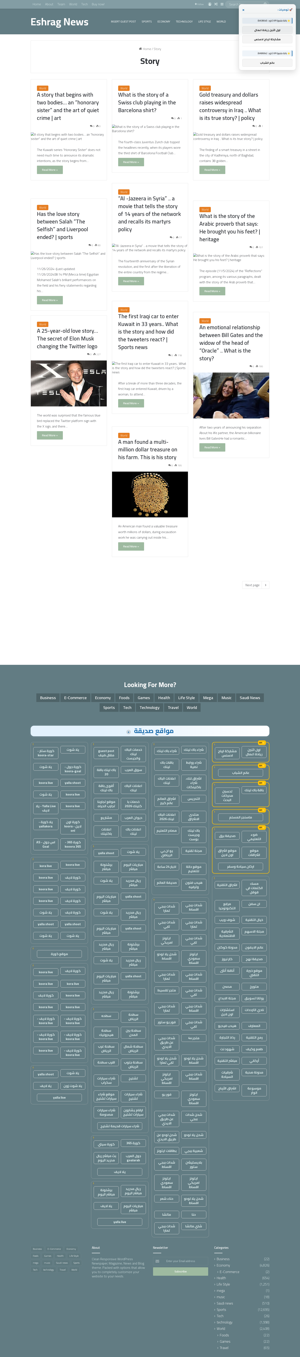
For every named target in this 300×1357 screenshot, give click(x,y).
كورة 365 (133, 1143)
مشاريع (106, 818)
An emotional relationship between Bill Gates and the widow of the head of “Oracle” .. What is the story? (231, 342)
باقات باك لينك (166, 764)
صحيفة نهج (254, 959)
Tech (84, 4)
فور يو (166, 1094)
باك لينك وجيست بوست (194, 834)
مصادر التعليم (167, 830)
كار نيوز (227, 959)
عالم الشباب (240, 773)
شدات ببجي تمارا (166, 908)
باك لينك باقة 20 (106, 772)
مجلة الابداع (227, 998)
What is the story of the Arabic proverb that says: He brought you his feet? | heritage (229, 227)
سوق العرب (133, 770)
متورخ (254, 986)
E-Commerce (75, 697)
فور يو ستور (167, 1022)
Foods (124, 697)
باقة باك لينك (254, 790)
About (49, 4)
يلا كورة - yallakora (46, 824)
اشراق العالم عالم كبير (166, 801)
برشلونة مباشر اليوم (106, 1192)
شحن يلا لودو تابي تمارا (167, 1060)
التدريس (194, 799)
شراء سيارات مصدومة (106, 1112)
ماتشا (166, 1214)
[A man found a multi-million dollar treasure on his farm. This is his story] (150, 494)
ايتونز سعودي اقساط (194, 958)
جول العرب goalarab (133, 1158)
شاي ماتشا (193, 1226)
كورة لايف (73, 877)
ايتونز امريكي (167, 940)
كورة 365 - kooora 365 (73, 844)
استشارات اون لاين (227, 1012)
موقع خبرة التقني (254, 973)
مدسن (227, 986)
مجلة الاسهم (254, 931)
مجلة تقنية (193, 851)
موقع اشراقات (254, 852)
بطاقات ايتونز (167, 1151)
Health (164, 697)
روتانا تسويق (254, 998)
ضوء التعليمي (254, 836)
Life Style (204, 21)
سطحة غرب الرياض (106, 1048)
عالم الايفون (254, 947)
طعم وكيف (254, 1049)
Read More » (50, 169)
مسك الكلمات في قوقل (254, 887)
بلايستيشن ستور (194, 1164)
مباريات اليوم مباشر (133, 867)
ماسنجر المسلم (240, 817)
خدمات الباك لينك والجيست (133, 754)
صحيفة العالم (167, 882)
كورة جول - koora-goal (72, 769)
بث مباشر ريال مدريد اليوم (106, 1158)
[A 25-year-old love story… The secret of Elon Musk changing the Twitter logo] (69, 383)
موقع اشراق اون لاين (227, 852)
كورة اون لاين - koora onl (72, 826)
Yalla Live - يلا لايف (46, 808)
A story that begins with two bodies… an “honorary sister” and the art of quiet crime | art (68, 106)
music (226, 697)
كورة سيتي (106, 1144)
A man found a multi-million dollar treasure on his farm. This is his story (147, 449)
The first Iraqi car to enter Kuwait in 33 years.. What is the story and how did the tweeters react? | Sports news (148, 331)
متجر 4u (193, 1038)
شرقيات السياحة (227, 1074)
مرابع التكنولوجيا (227, 906)
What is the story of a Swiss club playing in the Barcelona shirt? (147, 102)
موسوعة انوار (254, 1090)
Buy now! (98, 4)
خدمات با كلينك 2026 (133, 804)
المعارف (254, 1026)
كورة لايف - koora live (73, 1021)
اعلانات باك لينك (133, 831)
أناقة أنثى (227, 971)
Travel (173, 707)
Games (144, 697)
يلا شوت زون (72, 1086)
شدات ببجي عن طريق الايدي (166, 1042)
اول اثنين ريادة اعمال (254, 752)
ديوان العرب (133, 818)
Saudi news (250, 697)
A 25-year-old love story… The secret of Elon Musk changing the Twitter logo (67, 338)
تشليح (133, 1078)
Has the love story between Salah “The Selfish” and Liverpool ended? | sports (62, 225)
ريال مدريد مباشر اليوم (133, 1191)
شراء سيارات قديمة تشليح (119, 1126)
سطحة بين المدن (133, 1032)
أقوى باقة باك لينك (106, 788)
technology (184, 21)
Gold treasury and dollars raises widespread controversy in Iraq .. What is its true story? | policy (230, 106)
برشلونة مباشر (106, 867)
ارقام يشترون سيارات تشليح (133, 1112)
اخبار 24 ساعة (166, 867)
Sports (147, 21)
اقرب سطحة (106, 1062)
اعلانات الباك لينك (167, 780)
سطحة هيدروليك (106, 1032)
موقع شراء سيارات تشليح (106, 1096)
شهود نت (227, 1049)
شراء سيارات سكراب (106, 1080)
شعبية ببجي (193, 1151)
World (73, 4)
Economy (164, 21)
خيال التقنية (254, 920)
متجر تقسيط (166, 990)
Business (48, 697)
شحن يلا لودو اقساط (167, 956)
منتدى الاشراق (193, 816)
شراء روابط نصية (194, 764)
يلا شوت (133, 852)
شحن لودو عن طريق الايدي (167, 1137)
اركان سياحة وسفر (240, 866)
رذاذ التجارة (227, 1037)
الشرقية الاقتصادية (227, 933)
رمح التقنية (254, 1037)
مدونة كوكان (227, 947)
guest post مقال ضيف (106, 753)
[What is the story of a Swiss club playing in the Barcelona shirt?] (150, 129)
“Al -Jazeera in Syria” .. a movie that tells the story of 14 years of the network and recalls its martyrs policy (149, 213)
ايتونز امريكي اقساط (167, 1078)
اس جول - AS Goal (45, 844)
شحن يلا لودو (193, 1135)
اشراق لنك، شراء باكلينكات (194, 782)
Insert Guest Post (123, 21)
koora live (46, 783)
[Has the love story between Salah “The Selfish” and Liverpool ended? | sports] (69, 255)
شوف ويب (227, 920)
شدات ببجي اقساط (193, 907)
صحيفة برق (227, 836)
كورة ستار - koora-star (45, 753)
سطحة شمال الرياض (133, 1048)
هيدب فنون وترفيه (193, 884)
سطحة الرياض (133, 1016)
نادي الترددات (254, 1010)
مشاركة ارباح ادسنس (227, 753)
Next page (253, 585)
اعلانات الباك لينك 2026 (167, 816)
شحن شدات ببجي (193, 1116)
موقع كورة (59, 954)
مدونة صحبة (254, 1072)
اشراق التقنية (227, 885)
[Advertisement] (150, 626)
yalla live (119, 1222)
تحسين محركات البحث (227, 795)
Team (61, 4)
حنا (194, 1214)
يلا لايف (120, 1172)
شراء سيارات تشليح (133, 1096)
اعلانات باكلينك (106, 831)
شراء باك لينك (194, 750)
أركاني (254, 1061)
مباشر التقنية (227, 1061)
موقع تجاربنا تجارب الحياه (106, 804)
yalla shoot (106, 853)
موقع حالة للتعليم (193, 869)
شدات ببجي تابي (166, 924)
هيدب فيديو (227, 1026)
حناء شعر (166, 1198)
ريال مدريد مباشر (133, 882)
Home (37, 4)
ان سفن (254, 904)
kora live (46, 866)
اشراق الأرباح (227, 1088)
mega (208, 697)
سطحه (106, 1016)
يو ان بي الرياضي (166, 853)
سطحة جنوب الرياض (133, 1064)
